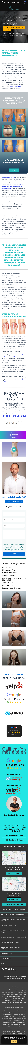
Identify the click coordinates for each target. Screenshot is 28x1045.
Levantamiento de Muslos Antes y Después (13, 937)
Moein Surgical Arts (15, 86)
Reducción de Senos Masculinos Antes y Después (13, 931)
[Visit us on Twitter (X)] (6, 970)
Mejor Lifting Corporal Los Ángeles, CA (12, 914)
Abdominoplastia (8, 575)
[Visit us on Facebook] (3, 970)
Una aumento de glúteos (8, 177)
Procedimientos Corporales (14, 33)
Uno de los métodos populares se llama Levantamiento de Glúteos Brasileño (13, 186)
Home (4, 33)
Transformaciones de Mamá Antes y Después (11, 947)
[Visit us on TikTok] (16, 970)
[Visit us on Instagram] (12, 970)
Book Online (7, 30)
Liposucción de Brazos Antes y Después (13, 909)
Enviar (14, 553)
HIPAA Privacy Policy (7, 953)
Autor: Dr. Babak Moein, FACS (14, 497)
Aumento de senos (9, 583)
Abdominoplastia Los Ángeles (10, 942)
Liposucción (6, 567)
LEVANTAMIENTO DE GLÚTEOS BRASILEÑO (14, 579)
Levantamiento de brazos (11, 588)
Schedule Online (20, 27)
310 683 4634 (14, 416)
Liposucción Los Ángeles (8, 925)
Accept (14, 1041)
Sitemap (3, 963)
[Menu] (2, 2)
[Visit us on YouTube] (9, 970)
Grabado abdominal (9, 573)
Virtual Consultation (9, 27)
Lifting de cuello (8, 585)
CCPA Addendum (6, 958)
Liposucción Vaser (9, 570)
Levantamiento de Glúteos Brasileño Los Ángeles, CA (13, 920)
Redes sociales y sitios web (14, 501)
